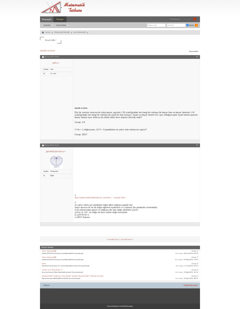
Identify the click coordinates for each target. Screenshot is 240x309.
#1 (197, 57)
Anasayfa (46, 19)
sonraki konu (126, 239)
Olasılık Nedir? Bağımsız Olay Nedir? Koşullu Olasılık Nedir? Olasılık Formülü (72, 276)
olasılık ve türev (47, 51)
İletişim (47, 285)
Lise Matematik (79, 32)
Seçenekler (193, 51)
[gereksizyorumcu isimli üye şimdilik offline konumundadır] (56, 168)
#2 (197, 145)
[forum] (43, 33)
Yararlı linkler (61, 25)
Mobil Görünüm (191, 285)
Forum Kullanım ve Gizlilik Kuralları (120, 306)
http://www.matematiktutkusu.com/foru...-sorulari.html (100, 197)
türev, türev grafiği (49, 251)
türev (44, 264)
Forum (59, 19)
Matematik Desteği (62, 32)
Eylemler (47, 25)
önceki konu (113, 239)
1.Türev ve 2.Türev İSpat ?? (52, 270)
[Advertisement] (136, 82)
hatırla (191, 25)
